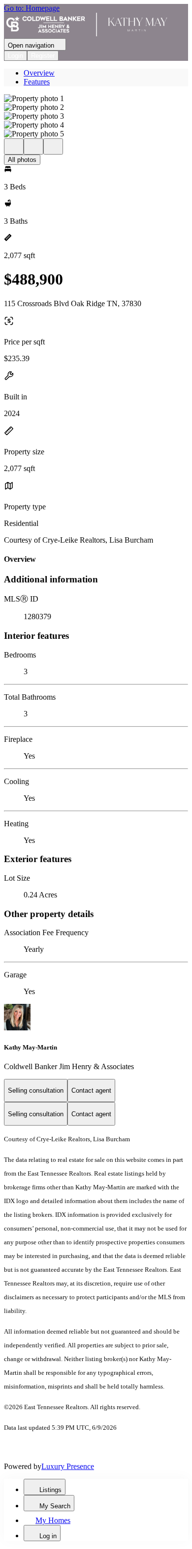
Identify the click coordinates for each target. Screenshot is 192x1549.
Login (15, 55)
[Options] (14, 146)
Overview (39, 73)
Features (37, 82)
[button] (96, 98)
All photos (22, 159)
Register (43, 55)
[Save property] (33, 146)
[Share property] (53, 146)
